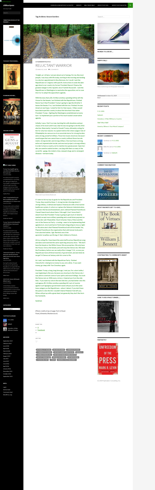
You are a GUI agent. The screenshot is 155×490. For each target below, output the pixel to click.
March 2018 (6, 351)
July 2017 (6, 358)
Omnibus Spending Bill (44, 354)
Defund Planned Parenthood (63, 352)
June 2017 (6, 361)
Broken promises (58, 349)
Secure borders (73, 357)
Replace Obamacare (43, 357)
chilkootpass (8, 5)
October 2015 (7, 374)
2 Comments (54, 69)
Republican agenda (59, 357)
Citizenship (39, 62)
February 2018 (7, 353)
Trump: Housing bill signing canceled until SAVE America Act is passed (11, 171)
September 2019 (8, 341)
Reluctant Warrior (53, 65)
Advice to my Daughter (119, 5)
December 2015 (7, 371)
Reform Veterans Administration (65, 354)
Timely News (11, 165)
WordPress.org (7, 395)
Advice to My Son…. (103, 5)
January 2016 (7, 369)
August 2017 (6, 356)
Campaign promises (73, 349)
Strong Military (42, 359)
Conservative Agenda (44, 352)
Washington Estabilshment (67, 359)
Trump (53, 359)
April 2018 (6, 348)
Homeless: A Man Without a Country (62, 5)
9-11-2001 (100, 111)
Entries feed (6, 389)
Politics (47, 62)
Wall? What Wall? (89, 5)
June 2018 (6, 346)
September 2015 (8, 376)
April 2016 (6, 366)
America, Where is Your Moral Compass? (110, 126)
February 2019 (7, 343)
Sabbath (78, 5)
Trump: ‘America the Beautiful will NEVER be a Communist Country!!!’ (11, 224)
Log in (4, 387)
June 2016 (6, 363)
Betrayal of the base (44, 349)
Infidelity (79, 352)
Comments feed (7, 392)
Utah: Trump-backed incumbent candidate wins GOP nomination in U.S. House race (11, 199)
